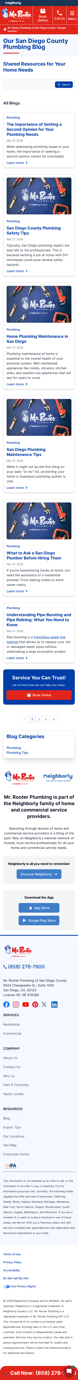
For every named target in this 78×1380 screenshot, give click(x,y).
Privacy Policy (12, 1262)
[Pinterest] (35, 1004)
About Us (10, 1058)
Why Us (9, 1076)
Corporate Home (16, 1154)
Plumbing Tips (17, 753)
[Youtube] (25, 1004)
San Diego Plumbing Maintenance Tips (26, 452)
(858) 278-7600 (26, 967)
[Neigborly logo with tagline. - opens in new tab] (59, 777)
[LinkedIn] (54, 1004)
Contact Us (11, 1067)
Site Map (10, 1145)
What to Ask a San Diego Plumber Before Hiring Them (34, 555)
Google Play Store (41, 920)
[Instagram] (16, 1004)
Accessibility (11, 1270)
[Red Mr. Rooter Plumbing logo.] (39, 951)
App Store (41, 908)
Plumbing (13, 117)
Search (66, 84)
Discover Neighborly (36, 874)
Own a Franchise (16, 1085)
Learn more (15, 162)
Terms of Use (12, 1254)
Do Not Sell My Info (15, 1278)
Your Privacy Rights (23, 1286)
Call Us (59, 18)
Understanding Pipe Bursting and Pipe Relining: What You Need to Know (39, 619)
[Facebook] (6, 1004)
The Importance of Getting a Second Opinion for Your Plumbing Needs (34, 129)
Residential (11, 1024)
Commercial (12, 1033)
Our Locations (13, 1136)
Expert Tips (12, 1127)
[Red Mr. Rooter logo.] (19, 777)
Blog (6, 1118)
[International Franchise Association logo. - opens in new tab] (10, 1166)
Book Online (43, 18)
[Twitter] (45, 1004)
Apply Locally (13, 1094)
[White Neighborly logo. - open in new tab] (13, 3)
